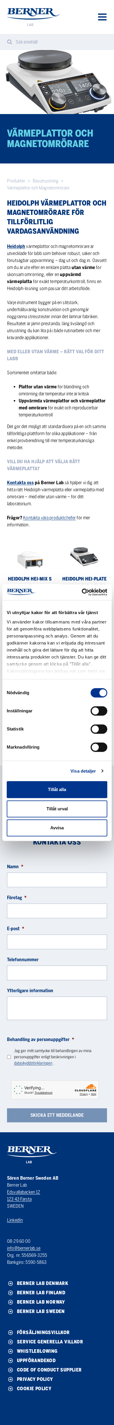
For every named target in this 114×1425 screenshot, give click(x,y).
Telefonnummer (23, 959)
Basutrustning (45, 181)
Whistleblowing (37, 1351)
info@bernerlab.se (24, 1248)
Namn (15, 866)
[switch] (99, 711)
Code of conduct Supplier (49, 1370)
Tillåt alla (57, 789)
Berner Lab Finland (41, 1292)
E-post (15, 928)
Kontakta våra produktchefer (49, 518)
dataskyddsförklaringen (33, 1063)
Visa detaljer (83, 770)
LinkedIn (15, 1220)
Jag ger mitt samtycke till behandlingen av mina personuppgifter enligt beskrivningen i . (52, 1057)
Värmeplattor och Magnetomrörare (38, 188)
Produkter (16, 181)
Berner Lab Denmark (42, 1283)
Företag (17, 897)
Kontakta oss (20, 482)
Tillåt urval (57, 808)
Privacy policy (35, 1379)
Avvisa (57, 827)
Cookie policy (34, 1388)
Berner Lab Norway (41, 1302)
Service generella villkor (50, 1342)
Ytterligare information (30, 990)
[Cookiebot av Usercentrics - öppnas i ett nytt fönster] (82, 592)
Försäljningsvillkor (43, 1332)
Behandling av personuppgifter (40, 1039)
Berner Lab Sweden (41, 1311)
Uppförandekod (36, 1360)
